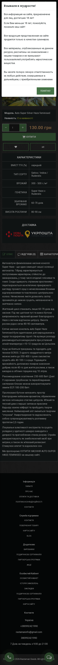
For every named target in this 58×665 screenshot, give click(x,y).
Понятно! (45, 91)
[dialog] (29, 332)
